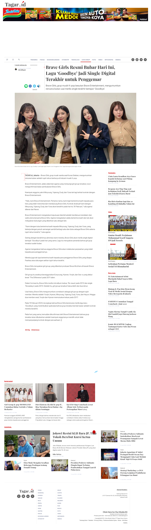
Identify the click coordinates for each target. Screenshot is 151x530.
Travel (122, 449)
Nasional (73, 460)
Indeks (125, 523)
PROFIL (40, 503)
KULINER (59, 498)
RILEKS (59, 508)
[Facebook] (132, 59)
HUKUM (40, 498)
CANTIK (59, 492)
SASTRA (40, 511)
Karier (119, 520)
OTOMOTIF (65, 60)
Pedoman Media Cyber (110, 520)
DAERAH (40, 495)
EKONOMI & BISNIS (53, 60)
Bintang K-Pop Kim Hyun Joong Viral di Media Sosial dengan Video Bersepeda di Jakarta (121, 291)
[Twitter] (137, 59)
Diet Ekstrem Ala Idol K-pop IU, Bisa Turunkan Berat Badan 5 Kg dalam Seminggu (49, 406)
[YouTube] (141, 59)
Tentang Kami (84, 520)
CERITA (40, 505)
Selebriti (35, 89)
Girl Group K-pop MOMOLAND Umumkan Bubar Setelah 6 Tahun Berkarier (18, 406)
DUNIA (40, 490)
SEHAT (59, 490)
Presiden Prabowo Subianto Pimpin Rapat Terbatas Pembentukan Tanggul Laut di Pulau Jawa (83, 466)
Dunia (25, 460)
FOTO (94, 60)
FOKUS (42, 60)
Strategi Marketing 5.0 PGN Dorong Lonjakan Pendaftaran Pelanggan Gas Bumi (133, 472)
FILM (58, 505)
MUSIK (59, 503)
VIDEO (100, 60)
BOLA (39, 500)
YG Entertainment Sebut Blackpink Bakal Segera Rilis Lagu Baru (120, 278)
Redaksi (90, 520)
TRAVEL (59, 495)
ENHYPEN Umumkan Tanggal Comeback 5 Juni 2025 (120, 302)
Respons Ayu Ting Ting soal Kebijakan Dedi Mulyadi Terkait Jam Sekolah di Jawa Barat (121, 191)
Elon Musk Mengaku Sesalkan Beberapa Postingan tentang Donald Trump (36, 464)
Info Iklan (124, 520)
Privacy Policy (98, 520)
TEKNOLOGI (75, 60)
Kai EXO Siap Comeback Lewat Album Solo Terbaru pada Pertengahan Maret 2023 (80, 406)
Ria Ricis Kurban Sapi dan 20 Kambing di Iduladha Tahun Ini (121, 202)
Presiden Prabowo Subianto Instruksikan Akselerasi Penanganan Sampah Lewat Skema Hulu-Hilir (132, 437)
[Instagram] (145, 59)
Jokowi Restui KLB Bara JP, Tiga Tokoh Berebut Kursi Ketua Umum (74, 436)
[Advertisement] (75, 39)
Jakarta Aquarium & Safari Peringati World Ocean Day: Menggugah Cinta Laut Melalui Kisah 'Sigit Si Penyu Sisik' (133, 455)
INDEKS (118, 60)
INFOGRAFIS (109, 60)
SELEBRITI (60, 500)
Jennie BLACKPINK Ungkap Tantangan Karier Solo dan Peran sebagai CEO (122, 326)
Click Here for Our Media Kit (115, 512)
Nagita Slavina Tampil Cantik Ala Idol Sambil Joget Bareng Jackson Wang (122, 313)
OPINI (39, 508)
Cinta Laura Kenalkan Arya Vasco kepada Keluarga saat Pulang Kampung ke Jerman (122, 178)
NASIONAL (8, 427)
